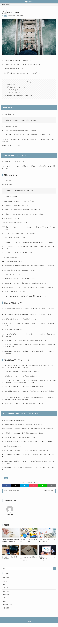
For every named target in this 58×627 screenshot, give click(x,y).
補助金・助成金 (8, 604)
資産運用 (5, 15)
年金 (5, 584)
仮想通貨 (6, 577)
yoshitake (10, 514)
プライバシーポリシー (22, 619)
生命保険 (6, 594)
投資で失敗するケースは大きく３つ (16, 87)
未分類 (6, 587)
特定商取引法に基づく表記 (34, 619)
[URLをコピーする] (51, 485)
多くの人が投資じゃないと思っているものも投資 (19, 95)
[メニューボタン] (1, 1)
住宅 (5, 581)
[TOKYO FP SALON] (29, 1)
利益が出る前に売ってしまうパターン (17, 92)
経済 (5, 601)
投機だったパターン (13, 89)
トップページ (14, 619)
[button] (6, 485)
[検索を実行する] (54, 568)
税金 (5, 597)
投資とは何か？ (11, 84)
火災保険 (6, 591)
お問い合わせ (44, 619)
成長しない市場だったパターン (16, 90)
